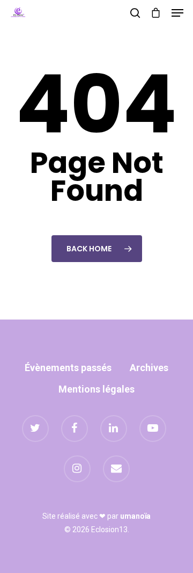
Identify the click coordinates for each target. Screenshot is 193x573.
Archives (149, 367)
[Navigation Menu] (177, 13)
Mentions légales (96, 389)
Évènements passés (68, 367)
